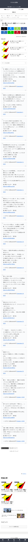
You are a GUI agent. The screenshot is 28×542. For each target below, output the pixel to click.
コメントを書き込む (14, 526)
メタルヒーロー (5, 448)
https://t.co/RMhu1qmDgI (9, 212)
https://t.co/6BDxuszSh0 (9, 186)
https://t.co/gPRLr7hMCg (9, 264)
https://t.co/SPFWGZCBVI (9, 108)
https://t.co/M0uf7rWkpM (9, 290)
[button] (24, 32)
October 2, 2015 (20, 397)
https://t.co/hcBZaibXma (9, 437)
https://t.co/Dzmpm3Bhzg (9, 367)
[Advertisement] (14, 461)
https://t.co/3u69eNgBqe (9, 238)
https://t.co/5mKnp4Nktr (8, 82)
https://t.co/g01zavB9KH (9, 417)
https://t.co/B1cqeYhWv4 (9, 340)
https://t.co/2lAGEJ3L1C (9, 318)
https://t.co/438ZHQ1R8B (9, 158)
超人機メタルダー (14, 448)
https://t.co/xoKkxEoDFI (8, 393)
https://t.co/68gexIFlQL (8, 132)
